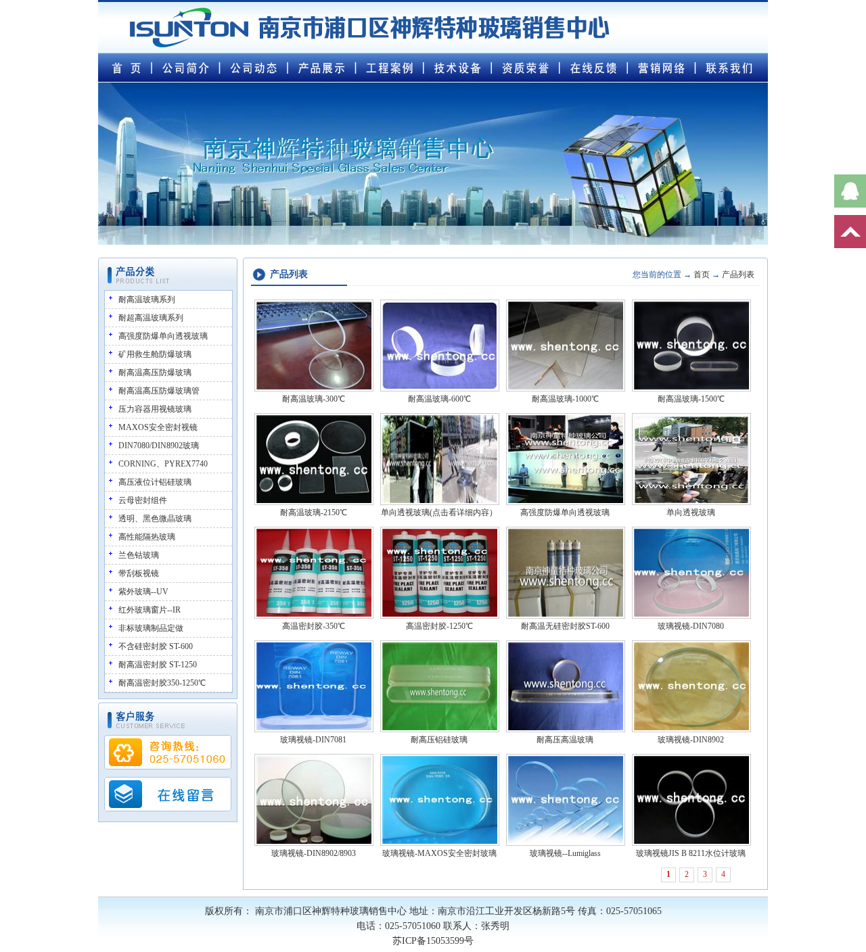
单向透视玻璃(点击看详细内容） (439, 512)
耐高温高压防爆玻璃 (154, 372)
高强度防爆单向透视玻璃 (163, 336)
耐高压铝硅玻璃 (439, 739)
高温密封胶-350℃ (313, 626)
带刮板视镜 (138, 573)
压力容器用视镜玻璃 (154, 409)
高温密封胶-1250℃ (439, 626)
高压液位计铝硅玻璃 (154, 482)
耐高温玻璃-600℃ (439, 399)
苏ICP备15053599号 (433, 941)
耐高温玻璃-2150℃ (313, 512)
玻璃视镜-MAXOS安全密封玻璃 (439, 853)
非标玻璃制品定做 (150, 628)
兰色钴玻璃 (138, 555)
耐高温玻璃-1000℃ (565, 399)
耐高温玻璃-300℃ (313, 399)
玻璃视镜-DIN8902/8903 (313, 853)
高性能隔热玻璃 (146, 537)
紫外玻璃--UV (143, 591)
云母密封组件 (142, 500)
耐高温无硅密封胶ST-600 (565, 626)
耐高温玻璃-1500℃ (691, 399)
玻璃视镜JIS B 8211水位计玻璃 (691, 853)
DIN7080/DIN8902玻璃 (158, 445)
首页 (701, 274)
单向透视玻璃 (690, 512)
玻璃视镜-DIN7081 (313, 739)
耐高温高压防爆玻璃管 (159, 391)
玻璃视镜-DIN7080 (691, 626)
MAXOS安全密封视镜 (158, 427)
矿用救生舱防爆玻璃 (154, 354)
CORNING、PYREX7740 (163, 464)
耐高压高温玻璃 (565, 739)
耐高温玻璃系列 (146, 299)
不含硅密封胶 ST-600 (155, 646)
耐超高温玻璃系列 (150, 318)
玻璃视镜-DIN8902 (691, 739)
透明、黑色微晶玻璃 (154, 518)
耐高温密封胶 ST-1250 (157, 664)
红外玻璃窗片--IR (149, 610)
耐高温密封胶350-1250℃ (162, 683)
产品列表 (738, 274)
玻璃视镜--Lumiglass (565, 853)
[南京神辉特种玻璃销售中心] (369, 49)
